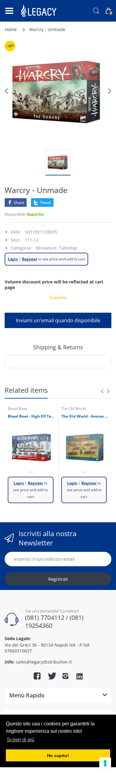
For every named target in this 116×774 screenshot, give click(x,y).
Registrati (58, 579)
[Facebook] (37, 676)
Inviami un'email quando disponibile (58, 320)
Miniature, (47, 248)
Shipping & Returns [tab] (58, 347)
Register (29, 259)
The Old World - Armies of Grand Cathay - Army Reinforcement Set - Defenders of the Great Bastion (85, 416)
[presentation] (102, 391)
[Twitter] (51, 676)
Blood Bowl (17, 408)
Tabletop (68, 248)
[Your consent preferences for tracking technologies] (105, 763)
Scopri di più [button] (20, 739)
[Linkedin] (79, 677)
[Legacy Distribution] (39, 11)
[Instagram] (65, 676)
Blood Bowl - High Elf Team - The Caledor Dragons (31, 416)
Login (13, 259)
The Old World (73, 408)
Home (11, 29)
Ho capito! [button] (58, 755)
